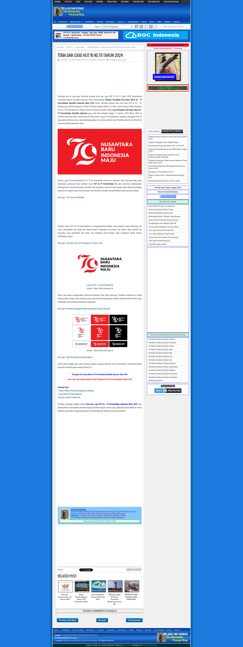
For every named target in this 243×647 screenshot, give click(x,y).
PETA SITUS (68, 2)
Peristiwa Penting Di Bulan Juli (160, 360)
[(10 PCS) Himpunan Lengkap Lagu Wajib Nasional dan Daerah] (86, 39)
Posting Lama (134, 620)
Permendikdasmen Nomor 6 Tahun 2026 (164, 181)
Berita (120, 22)
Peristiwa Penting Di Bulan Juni (161, 356)
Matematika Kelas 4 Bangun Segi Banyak (164, 216)
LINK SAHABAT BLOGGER (171, 2)
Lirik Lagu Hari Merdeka (75, 197)
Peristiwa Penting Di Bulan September (163, 367)
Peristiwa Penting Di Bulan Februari (162, 343)
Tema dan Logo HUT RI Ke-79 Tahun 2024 (90, 55)
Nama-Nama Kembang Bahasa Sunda (163, 220)
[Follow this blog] (74, 27)
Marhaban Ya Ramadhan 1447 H (161, 172)
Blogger (167, 22)
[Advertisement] (138, 11)
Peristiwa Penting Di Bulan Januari (162, 339)
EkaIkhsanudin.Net (90, 635)
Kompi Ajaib (127, 645)
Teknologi (109, 22)
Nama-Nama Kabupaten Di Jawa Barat (163, 227)
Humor (144, 22)
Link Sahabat (159, 630)
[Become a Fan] (151, 26)
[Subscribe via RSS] (155, 26)
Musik (169, 630)
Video (159, 22)
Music (151, 22)
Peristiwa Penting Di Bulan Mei (160, 353)
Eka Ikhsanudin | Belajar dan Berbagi (83, 641)
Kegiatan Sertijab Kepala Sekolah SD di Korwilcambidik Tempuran (164, 156)
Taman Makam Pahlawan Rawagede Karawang (76, 390)
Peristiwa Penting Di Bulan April (161, 350)
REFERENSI (99, 2)
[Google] (141, 26)
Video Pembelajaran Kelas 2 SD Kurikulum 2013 (81, 598)
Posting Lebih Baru (67, 620)
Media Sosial (75, 22)
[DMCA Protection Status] (168, 393)
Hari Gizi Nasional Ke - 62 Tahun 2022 (64, 597)
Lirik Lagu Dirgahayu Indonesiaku (162, 234)
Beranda (102, 620)
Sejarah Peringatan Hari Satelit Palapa (163, 142)
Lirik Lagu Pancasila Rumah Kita (161, 230)
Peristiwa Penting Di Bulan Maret (161, 346)
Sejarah (100, 22)
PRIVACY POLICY (112, 2)
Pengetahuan (133, 22)
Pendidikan (89, 22)
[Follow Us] (146, 26)
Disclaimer (90, 630)
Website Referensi (156, 381)
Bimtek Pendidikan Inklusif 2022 (161, 213)
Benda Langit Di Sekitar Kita (69, 397)
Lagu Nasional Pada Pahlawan (70, 394)
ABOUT (78, 2)
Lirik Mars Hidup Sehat (157, 244)
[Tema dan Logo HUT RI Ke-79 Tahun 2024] (100, 173)
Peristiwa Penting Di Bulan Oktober (162, 370)
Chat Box (100, 630)
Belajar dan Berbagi (149, 645)
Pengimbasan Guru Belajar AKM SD (162, 223)
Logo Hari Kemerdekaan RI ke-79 (77, 180)
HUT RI (86, 59)
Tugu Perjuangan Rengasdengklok (79, 357)
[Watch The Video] (136, 26)
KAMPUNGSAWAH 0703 (72, 635)
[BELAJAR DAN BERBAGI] (168, 387)
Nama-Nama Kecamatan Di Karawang (163, 237)
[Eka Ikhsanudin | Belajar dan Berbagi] (69, 14)
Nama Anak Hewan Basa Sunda (161, 210)
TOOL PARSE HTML (138, 2)
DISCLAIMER (125, 2)
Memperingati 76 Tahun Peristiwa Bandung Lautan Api (115, 599)
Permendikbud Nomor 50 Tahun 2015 (98, 597)
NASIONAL (92, 59)
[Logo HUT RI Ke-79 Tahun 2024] (100, 278)
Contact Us (62, 22)
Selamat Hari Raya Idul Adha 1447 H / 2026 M (166, 146)
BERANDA (57, 2)
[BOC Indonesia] (155, 39)
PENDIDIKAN (101, 59)
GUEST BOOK (88, 2)
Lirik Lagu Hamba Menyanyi (159, 241)
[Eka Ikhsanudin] (172, 642)
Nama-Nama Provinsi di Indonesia (162, 206)
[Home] (55, 22)
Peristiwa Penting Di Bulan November (163, 374)
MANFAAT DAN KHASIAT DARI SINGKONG (131, 597)
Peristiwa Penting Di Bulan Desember (163, 377)
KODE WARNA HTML (154, 2)
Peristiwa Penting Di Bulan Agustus (162, 363)
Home (56, 630)
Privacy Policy (78, 630)
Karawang (111, 630)
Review (176, 22)
